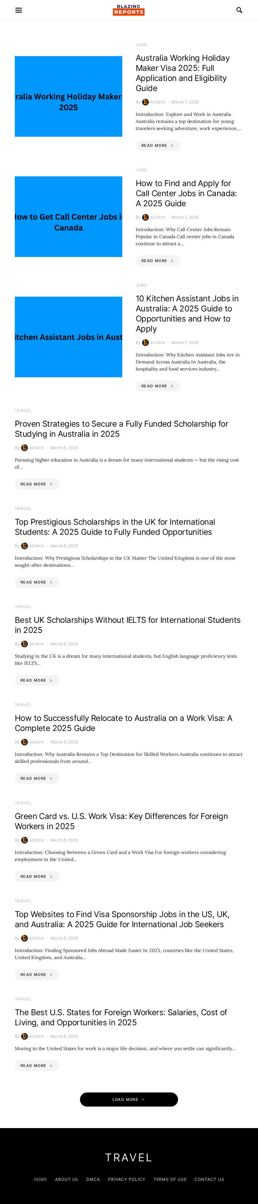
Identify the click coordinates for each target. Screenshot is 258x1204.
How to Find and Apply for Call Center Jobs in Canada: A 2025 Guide (186, 193)
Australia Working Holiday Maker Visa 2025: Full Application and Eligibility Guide (182, 73)
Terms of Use (170, 1179)
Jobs (141, 44)
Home (40, 1179)
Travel (23, 410)
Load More (125, 1099)
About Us (66, 1179)
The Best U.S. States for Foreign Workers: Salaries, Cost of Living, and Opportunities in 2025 (121, 1017)
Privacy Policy (126, 1179)
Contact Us (209, 1179)
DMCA (93, 1179)
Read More (154, 145)
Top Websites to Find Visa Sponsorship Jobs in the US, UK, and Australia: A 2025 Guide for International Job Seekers (122, 919)
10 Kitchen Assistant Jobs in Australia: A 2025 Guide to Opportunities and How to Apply (187, 314)
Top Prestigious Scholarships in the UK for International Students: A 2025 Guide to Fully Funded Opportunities (115, 527)
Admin (157, 102)
